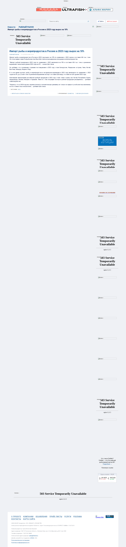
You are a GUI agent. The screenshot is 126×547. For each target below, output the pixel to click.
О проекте (16, 517)
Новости (11, 27)
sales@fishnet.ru (33, 535)
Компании (28, 517)
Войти (101, 21)
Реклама (77, 517)
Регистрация (112, 21)
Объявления (41, 517)
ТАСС (19, 89)
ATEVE (32, 538)
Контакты (16, 519)
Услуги (67, 517)
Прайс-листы (56, 517)
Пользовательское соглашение (20, 540)
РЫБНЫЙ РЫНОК (26, 27)
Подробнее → (107, 464)
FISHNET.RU (71, 93)
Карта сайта (29, 519)
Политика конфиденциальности (20, 542)
